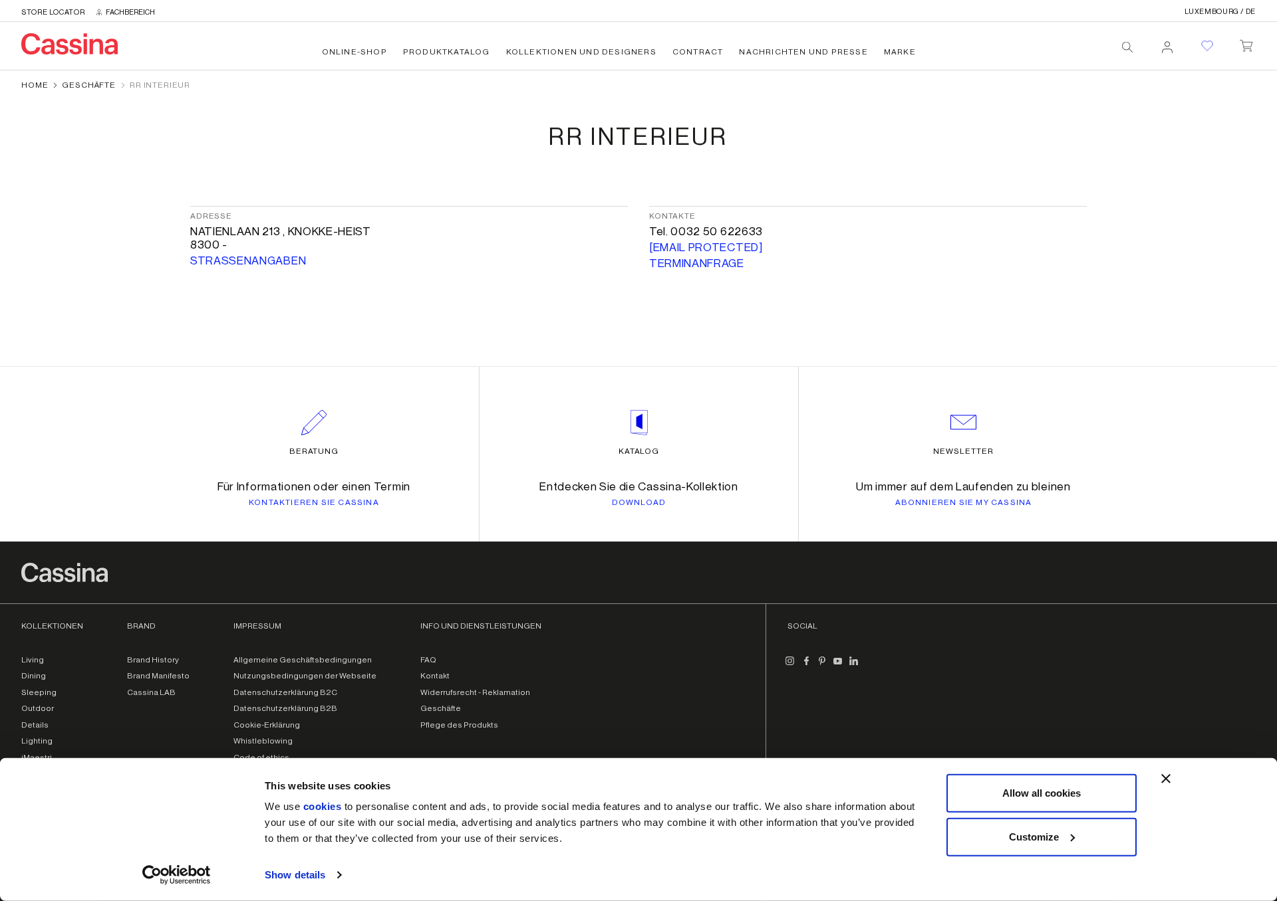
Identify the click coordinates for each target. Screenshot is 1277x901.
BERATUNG (314, 451)
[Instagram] (790, 666)
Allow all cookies (1041, 793)
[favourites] (1207, 46)
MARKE (900, 52)
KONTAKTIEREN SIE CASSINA (314, 502)
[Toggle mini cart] (1246, 43)
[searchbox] (1127, 47)
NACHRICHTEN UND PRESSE (803, 52)
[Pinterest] (822, 666)
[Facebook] (806, 666)
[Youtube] (838, 666)
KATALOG (639, 451)
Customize (1034, 836)
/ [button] (1220, 11)
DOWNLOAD (639, 502)
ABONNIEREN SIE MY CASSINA (963, 502)
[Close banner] (1166, 778)
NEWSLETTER (963, 451)
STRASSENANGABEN (248, 260)
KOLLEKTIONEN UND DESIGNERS (581, 52)
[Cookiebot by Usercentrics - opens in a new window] (176, 875)
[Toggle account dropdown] (1167, 43)
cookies (322, 806)
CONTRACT (698, 52)
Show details (295, 874)
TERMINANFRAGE (696, 263)
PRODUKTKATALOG (446, 52)
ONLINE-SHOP (354, 52)
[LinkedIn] (854, 666)
